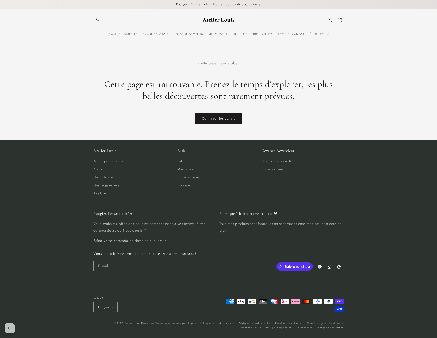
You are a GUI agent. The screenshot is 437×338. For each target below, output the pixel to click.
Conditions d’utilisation (288, 323)
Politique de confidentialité (255, 323)
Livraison (183, 185)
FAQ (180, 161)
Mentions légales (251, 327)
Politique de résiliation (330, 327)
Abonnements (103, 169)
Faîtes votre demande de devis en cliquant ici (130, 240)
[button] (98, 20)
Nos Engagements (106, 185)
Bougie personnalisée (108, 161)
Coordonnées (304, 327)
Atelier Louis (132, 323)
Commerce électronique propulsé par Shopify (168, 323)
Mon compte (186, 169)
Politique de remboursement (217, 323)
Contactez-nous (188, 177)
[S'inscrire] (170, 266)
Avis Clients (101, 193)
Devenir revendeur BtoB (278, 161)
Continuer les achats (218, 118)
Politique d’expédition (278, 327)
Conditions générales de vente (325, 323)
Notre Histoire (103, 177)
